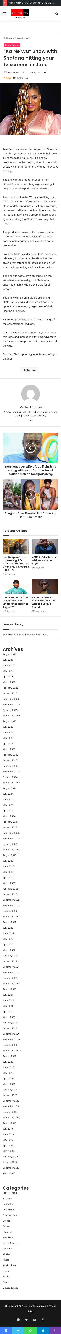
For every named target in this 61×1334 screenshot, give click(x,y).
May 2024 (8, 805)
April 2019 (8, 1145)
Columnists (8, 1209)
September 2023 (12, 849)
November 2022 (11, 905)
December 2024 (11, 766)
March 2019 (9, 1151)
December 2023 (11, 832)
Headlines (8, 1237)
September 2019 (11, 1117)
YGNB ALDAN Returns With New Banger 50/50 (33, 3)
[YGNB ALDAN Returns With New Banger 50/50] (45, 546)
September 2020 (12, 1050)
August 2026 (9, 654)
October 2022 (10, 911)
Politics (6, 1276)
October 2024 (10, 777)
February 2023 (10, 888)
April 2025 (8, 743)
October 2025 (10, 710)
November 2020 (11, 1039)
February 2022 (10, 955)
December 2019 (11, 1100)
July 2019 (8, 1128)
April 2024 (8, 810)
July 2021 (8, 994)
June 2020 (8, 1067)
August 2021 (9, 989)
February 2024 (10, 821)
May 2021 (8, 1006)
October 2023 (10, 844)
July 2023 (8, 860)
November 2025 (11, 704)
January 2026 (10, 693)
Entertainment (21, 38)
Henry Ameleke (11, 1243)
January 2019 (10, 1162)
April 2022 (8, 944)
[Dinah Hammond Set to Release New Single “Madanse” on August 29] (16, 586)
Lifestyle (7, 1248)
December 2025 (11, 699)
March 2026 (9, 682)
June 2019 (8, 1134)
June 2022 (8, 933)
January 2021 (10, 1028)
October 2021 (10, 978)
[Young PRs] (19, 13)
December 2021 (11, 966)
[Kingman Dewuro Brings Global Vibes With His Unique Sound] (45, 586)
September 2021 (11, 983)
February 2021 (10, 1022)
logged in (22, 634)
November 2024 (11, 771)
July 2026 (8, 659)
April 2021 (8, 1011)
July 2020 (8, 1061)
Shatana (31, 370)
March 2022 (9, 950)
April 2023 (8, 877)
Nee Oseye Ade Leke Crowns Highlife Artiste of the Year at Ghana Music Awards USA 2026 (16, 563)
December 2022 (11, 899)
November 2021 (11, 972)
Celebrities (8, 1204)
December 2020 (11, 1033)
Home (9, 38)
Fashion (7, 1226)
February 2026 (10, 687)
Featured (7, 1231)
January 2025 (10, 760)
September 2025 (12, 715)
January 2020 (10, 1095)
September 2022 (12, 916)
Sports (6, 1282)
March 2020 (9, 1084)
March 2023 (9, 883)
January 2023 (10, 894)
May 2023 (8, 872)
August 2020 (9, 1056)
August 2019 (9, 1123)
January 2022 (10, 961)
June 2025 (8, 732)
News (6, 1271)
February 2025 (10, 754)
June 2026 (8, 665)
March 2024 (9, 816)
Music (6, 1259)
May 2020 (8, 1072)
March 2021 (9, 1017)
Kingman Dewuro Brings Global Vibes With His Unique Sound (44, 602)
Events (6, 1220)
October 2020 (10, 1045)
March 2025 (9, 749)
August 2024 (9, 788)
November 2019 (11, 1106)
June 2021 (8, 1000)
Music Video (9, 1265)
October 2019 (10, 1112)
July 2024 (8, 793)
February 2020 (10, 1089)
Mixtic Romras (14, 72)
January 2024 (10, 827)
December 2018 (11, 1167)
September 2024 (12, 782)
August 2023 (9, 855)
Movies (6, 1254)
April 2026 (8, 676)
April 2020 (8, 1078)
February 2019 (10, 1156)
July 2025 (8, 726)
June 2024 (8, 799)
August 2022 (9, 922)
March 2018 (9, 1173)
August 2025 (9, 721)
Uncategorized (10, 1287)
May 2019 (8, 1139)
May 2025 (8, 738)
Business (7, 1198)
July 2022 (8, 927)
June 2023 (8, 866)
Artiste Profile (10, 1192)
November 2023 (11, 838)
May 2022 (8, 939)
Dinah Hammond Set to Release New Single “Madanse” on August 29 (16, 602)
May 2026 (8, 671)
